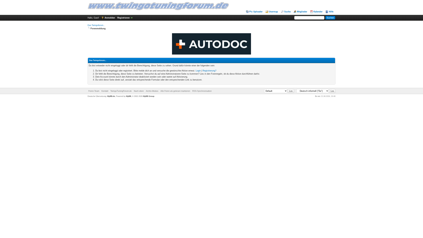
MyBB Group (148, 96)
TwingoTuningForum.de (121, 91)
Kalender (318, 11)
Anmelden (110, 18)
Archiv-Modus (152, 91)
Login (198, 70)
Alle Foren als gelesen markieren (175, 91)
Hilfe (331, 11)
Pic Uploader (256, 11)
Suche (287, 11)
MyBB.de (111, 96)
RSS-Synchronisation (202, 91)
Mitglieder (302, 11)
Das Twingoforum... (96, 25)
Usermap (273, 11)
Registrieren (123, 18)
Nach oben (139, 91)
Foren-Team (93, 91)
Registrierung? (209, 70)
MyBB (128, 96)
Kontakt (104, 91)
